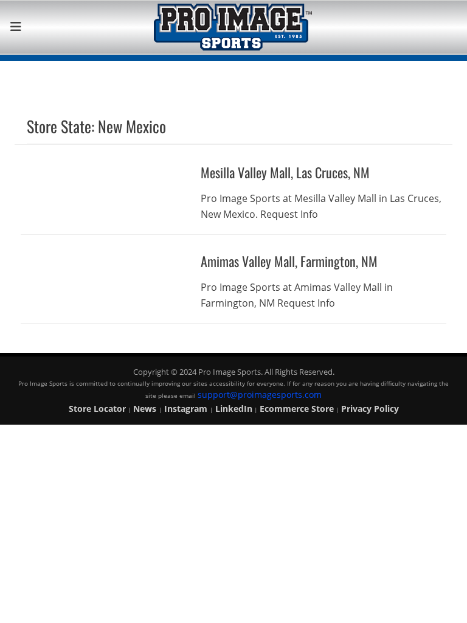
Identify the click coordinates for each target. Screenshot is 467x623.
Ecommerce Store (297, 408)
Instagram (187, 408)
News (146, 408)
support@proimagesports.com (260, 394)
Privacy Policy (370, 408)
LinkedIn (233, 408)
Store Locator (97, 408)
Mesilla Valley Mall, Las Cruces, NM (285, 172)
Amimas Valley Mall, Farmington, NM (289, 261)
